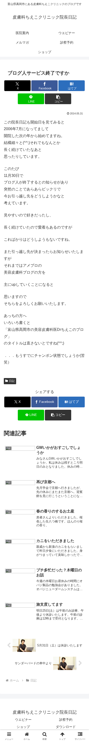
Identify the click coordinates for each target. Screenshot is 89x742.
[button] (58, 98)
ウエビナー (23, 720)
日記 (12, 381)
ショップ (23, 727)
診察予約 (65, 720)
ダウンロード (66, 727)
